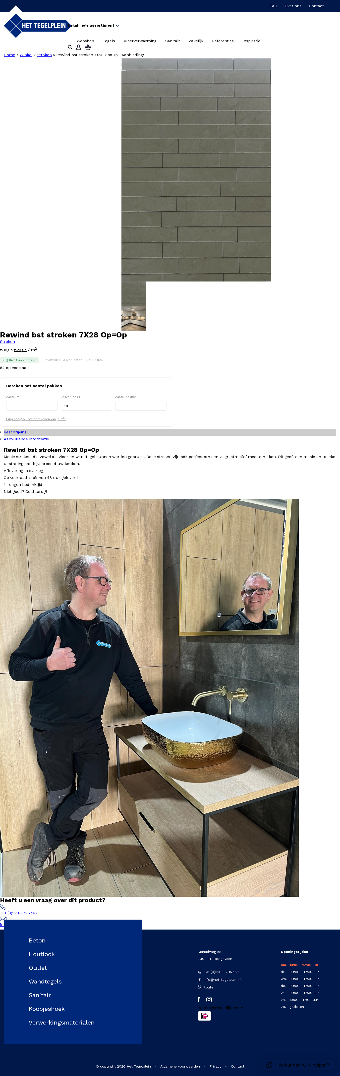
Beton (37, 940)
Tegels (109, 41)
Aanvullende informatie (26, 439)
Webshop (85, 41)
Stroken (44, 54)
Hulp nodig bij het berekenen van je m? (36, 419)
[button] (297, 1065)
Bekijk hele (91, 25)
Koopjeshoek (47, 1008)
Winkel (26, 54)
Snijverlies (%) (71, 397)
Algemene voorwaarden (180, 1066)
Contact (316, 5)
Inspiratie (251, 41)
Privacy (215, 1066)
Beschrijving (15, 432)
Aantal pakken (126, 397)
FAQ (273, 5)
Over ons (293, 5)
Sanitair (172, 41)
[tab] (170, 432)
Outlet (38, 967)
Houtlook (42, 954)
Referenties (223, 41)
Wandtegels (45, 981)
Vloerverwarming (140, 41)
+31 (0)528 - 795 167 (19, 913)
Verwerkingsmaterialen (62, 1022)
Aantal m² (13, 397)
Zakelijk (196, 41)
